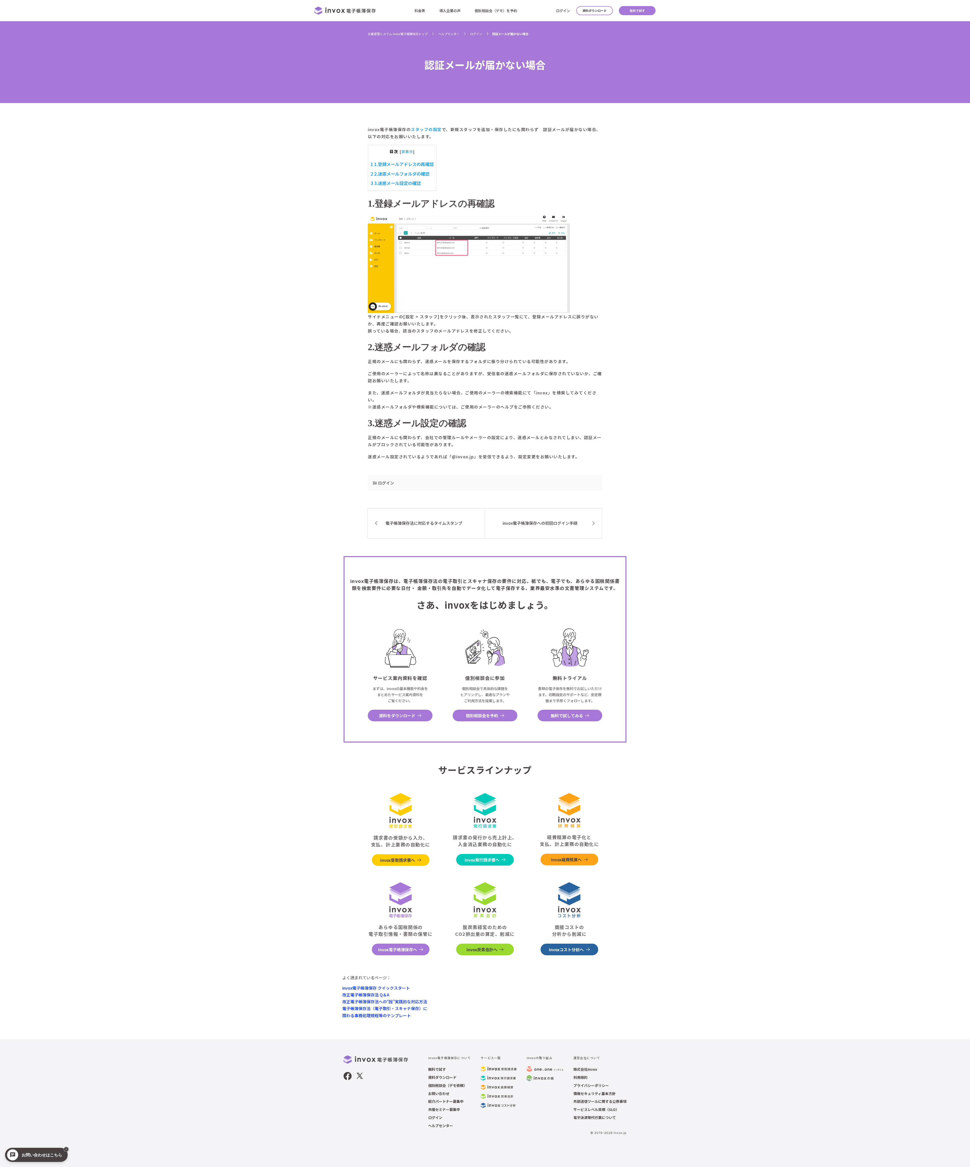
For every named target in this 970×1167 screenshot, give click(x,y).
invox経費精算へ (566, 859)
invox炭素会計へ (482, 949)
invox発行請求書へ (482, 860)
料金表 (420, 11)
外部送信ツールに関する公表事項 (599, 1101)
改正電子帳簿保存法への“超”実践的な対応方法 (384, 1001)
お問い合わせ (438, 1093)
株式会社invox (585, 1069)
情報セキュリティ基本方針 (594, 1093)
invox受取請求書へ (397, 860)
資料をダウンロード (397, 715)
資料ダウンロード (595, 10)
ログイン (563, 11)
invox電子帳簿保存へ (397, 949)
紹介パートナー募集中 (446, 1101)
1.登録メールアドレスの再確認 (402, 164)
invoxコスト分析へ (566, 949)
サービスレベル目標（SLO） (596, 1109)
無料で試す (637, 10)
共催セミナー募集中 (444, 1109)
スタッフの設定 (426, 129)
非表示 (407, 151)
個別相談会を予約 (482, 715)
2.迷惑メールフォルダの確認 (400, 174)
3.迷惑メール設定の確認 (396, 183)
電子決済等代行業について (594, 1117)
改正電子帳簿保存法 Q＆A (365, 995)
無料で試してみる (567, 715)
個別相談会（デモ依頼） (447, 1085)
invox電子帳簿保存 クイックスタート (376, 988)
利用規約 (580, 1077)
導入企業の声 (449, 11)
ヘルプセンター (440, 1125)
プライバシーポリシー (591, 1085)
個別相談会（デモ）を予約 (496, 11)
